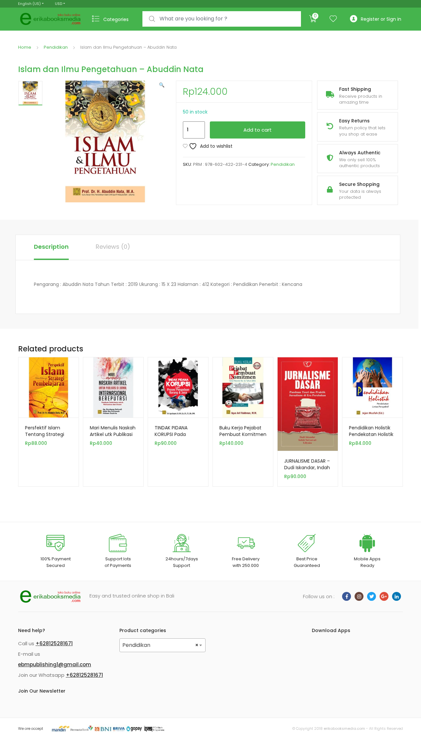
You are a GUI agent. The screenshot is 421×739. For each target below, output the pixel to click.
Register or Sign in (381, 19)
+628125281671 (54, 643)
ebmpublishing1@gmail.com (54, 664)
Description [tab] (51, 246)
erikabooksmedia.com (344, 728)
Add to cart (257, 129)
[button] (161, 85)
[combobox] (221, 19)
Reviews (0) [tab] (113, 246)
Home (24, 47)
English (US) (29, 3)
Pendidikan (56, 47)
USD (58, 3)
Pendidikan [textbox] (160, 645)
